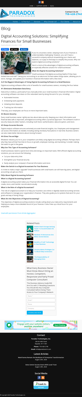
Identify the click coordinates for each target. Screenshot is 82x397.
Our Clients (65, 22)
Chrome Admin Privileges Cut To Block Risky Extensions (44, 251)
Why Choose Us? (50, 22)
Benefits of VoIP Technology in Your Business (44, 243)
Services (37, 22)
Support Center (41, 6)
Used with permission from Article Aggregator (18, 213)
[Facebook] (39, 2)
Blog (52, 6)
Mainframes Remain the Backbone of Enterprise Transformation (41, 357)
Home (31, 6)
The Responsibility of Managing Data (41, 258)
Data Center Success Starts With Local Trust (41, 365)
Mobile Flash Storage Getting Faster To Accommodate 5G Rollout (44, 229)
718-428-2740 (73, 14)
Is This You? (26, 22)
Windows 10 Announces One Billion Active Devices (44, 236)
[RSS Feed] (42, 2)
